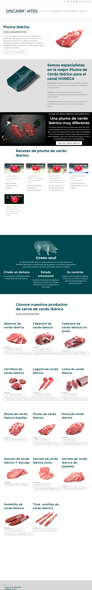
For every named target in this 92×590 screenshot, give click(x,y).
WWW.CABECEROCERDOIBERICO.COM (47, 353)
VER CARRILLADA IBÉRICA (14, 395)
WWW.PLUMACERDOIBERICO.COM (46, 443)
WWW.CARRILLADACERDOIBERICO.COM (19, 399)
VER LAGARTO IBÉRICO (42, 395)
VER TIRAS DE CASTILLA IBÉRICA (45, 530)
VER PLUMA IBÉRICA (41, 439)
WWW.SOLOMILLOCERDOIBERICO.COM (19, 534)
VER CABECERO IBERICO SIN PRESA (75, 353)
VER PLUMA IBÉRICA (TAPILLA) (16, 439)
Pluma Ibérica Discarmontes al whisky (13, 178)
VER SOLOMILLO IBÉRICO (14, 530)
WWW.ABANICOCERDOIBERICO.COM (18, 353)
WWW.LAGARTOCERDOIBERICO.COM (47, 399)
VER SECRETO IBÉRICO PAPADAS (74, 488)
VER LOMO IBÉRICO (70, 395)
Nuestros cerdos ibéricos (69, 143)
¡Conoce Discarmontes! (15, 52)
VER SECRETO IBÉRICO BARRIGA (16, 484)
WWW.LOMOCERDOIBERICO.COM (75, 399)
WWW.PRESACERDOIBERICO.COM (75, 443)
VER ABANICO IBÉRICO (13, 349)
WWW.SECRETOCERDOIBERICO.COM (47, 488)
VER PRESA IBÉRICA (70, 439)
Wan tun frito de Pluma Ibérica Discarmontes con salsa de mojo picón (14, 211)
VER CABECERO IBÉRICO (43, 349)
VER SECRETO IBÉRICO (42, 484)
